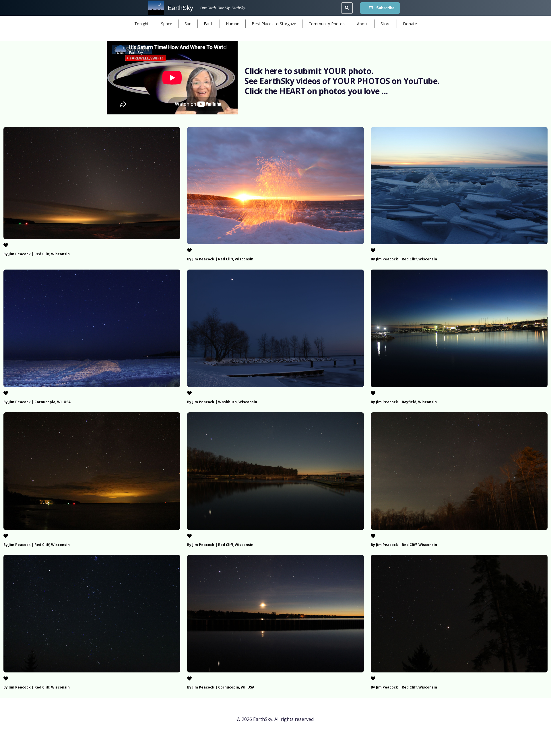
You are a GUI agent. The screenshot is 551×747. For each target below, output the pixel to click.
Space (166, 23)
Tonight (141, 23)
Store (386, 23)
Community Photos (327, 23)
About (362, 23)
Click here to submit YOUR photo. (309, 70)
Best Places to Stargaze (274, 23)
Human (232, 23)
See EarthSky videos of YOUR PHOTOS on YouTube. (342, 80)
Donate (410, 23)
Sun (188, 23)
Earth (209, 23)
